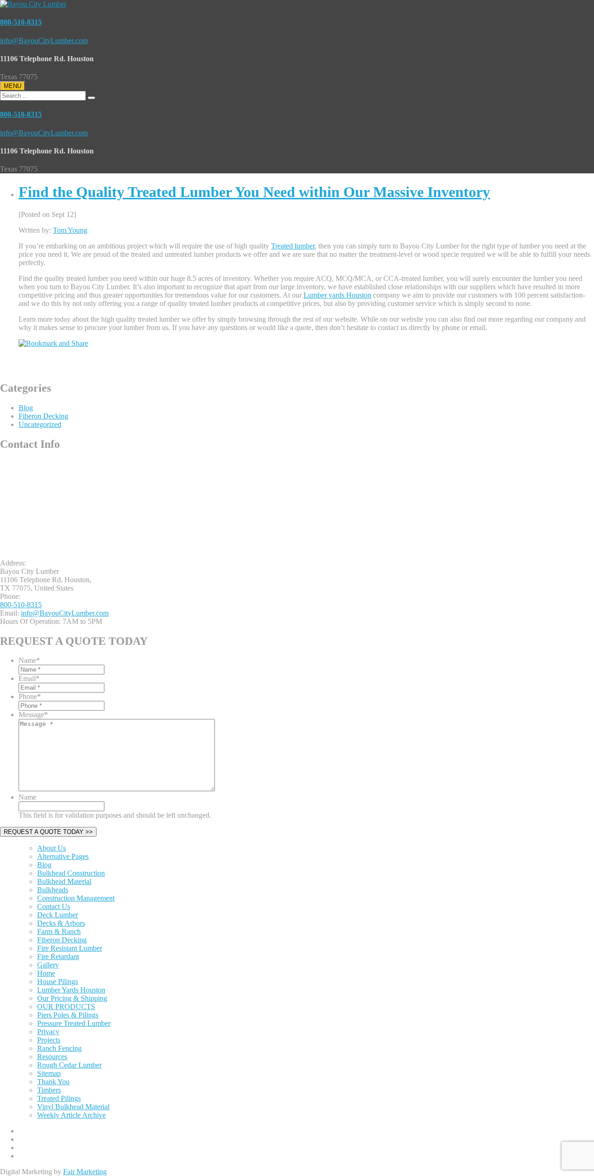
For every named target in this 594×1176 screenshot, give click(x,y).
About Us (51, 848)
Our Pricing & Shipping (72, 998)
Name (29, 660)
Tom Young (70, 230)
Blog (26, 408)
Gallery (48, 965)
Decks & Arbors (61, 923)
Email (29, 678)
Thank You (53, 1082)
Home (46, 973)
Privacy (48, 1032)
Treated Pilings (59, 1098)
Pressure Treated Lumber (73, 1023)
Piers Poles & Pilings (67, 1015)
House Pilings (57, 981)
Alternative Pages (63, 856)
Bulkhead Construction (71, 873)
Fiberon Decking (43, 416)
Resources (52, 1057)
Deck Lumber (57, 915)
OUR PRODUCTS (66, 1007)
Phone (30, 696)
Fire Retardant (58, 956)
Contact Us (53, 906)
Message (33, 714)
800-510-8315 (21, 22)
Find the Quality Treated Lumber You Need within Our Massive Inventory (254, 192)
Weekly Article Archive (71, 1115)
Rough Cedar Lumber (69, 1065)
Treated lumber (293, 246)
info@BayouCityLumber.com (44, 40)
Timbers (49, 1090)
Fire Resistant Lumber (69, 948)
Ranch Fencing (59, 1048)
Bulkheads (52, 890)
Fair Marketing (85, 1172)
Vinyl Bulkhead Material (73, 1107)
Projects (48, 1040)
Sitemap (49, 1073)
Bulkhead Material (64, 881)
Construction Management (76, 898)
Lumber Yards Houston (71, 990)
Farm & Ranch (59, 931)
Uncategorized (40, 424)
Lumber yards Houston (337, 295)
